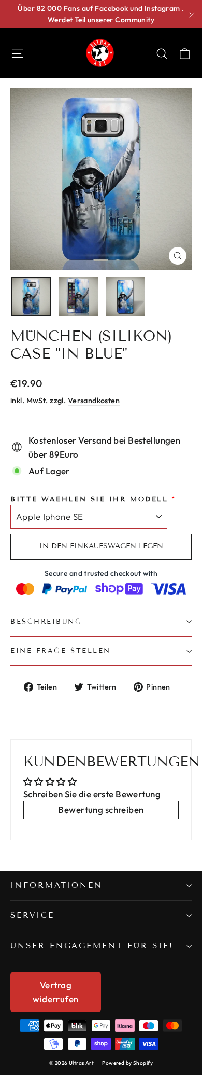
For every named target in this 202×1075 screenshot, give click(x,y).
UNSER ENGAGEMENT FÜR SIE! (92, 945)
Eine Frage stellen (60, 650)
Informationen (56, 885)
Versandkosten (94, 400)
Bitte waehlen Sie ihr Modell (89, 499)
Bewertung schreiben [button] (100, 809)
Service (32, 915)
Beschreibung (46, 621)
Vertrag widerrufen (55, 992)
